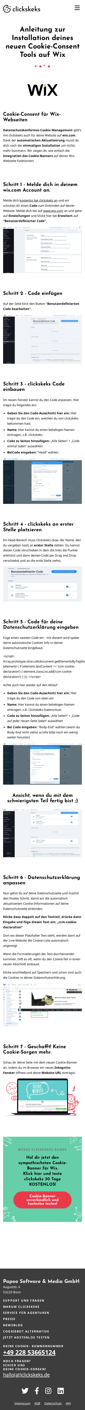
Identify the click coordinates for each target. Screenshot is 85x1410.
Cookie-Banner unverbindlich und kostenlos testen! (42, 1200)
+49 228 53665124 (29, 1352)
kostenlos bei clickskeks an (39, 200)
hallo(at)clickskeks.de (26, 1374)
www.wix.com (53, 211)
